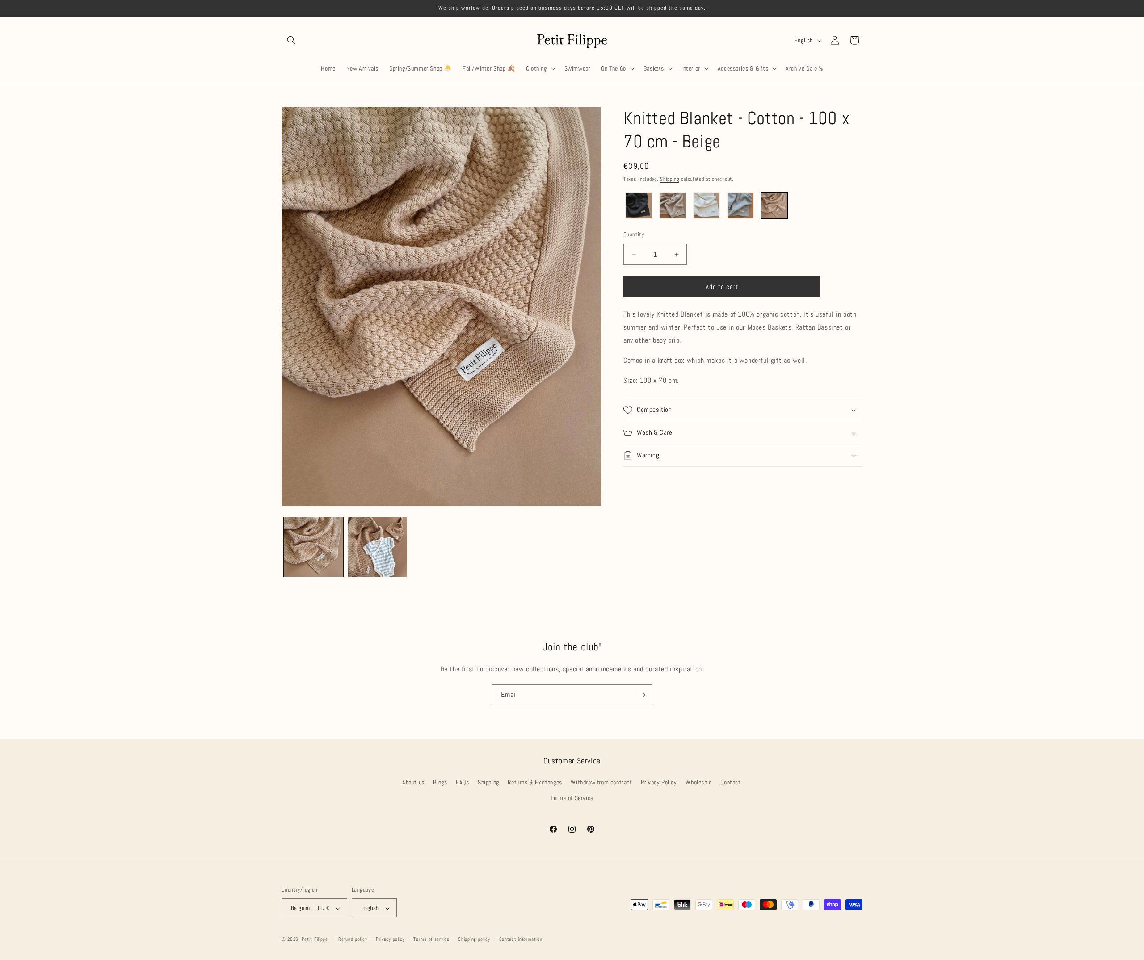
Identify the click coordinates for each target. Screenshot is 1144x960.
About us (413, 783)
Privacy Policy (659, 783)
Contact (730, 783)
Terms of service (431, 939)
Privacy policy (390, 939)
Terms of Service (572, 798)
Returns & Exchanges (535, 783)
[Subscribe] (642, 694)
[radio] (638, 205)
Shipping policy (474, 939)
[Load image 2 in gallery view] (377, 547)
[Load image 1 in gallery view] (313, 547)
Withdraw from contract (601, 783)
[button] (291, 40)
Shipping (669, 179)
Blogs (440, 783)
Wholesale (698, 783)
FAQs (462, 783)
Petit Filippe (315, 939)
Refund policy (352, 939)
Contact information (521, 939)
